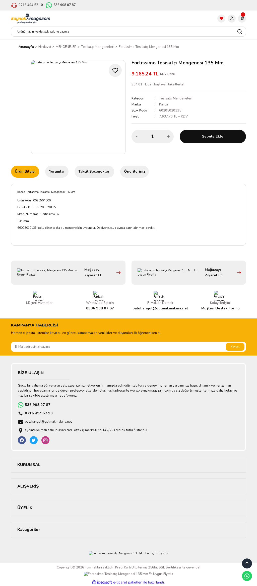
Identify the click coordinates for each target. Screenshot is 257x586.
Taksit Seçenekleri (94, 171)
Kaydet (235, 346)
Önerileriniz (134, 171)
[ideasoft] (102, 582)
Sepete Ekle (212, 136)
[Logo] (30, 19)
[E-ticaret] (128, 582)
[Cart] (242, 19)
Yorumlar (57, 171)
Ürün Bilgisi (25, 171)
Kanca (163, 104)
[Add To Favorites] (115, 70)
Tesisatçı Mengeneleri (175, 98)
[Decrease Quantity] (137, 136)
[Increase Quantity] (168, 136)
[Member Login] (232, 19)
